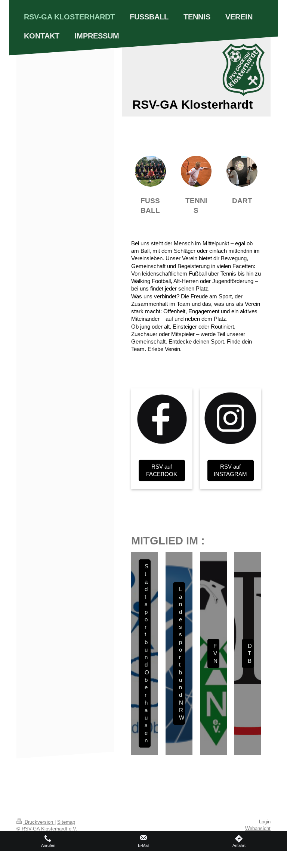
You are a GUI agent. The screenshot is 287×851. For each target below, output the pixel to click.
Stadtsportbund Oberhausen (147, 653)
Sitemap (66, 822)
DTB (250, 653)
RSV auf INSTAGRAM (230, 470)
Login (265, 821)
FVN (215, 653)
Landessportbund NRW (181, 653)
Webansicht (258, 828)
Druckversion (39, 822)
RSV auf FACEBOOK (161, 470)
